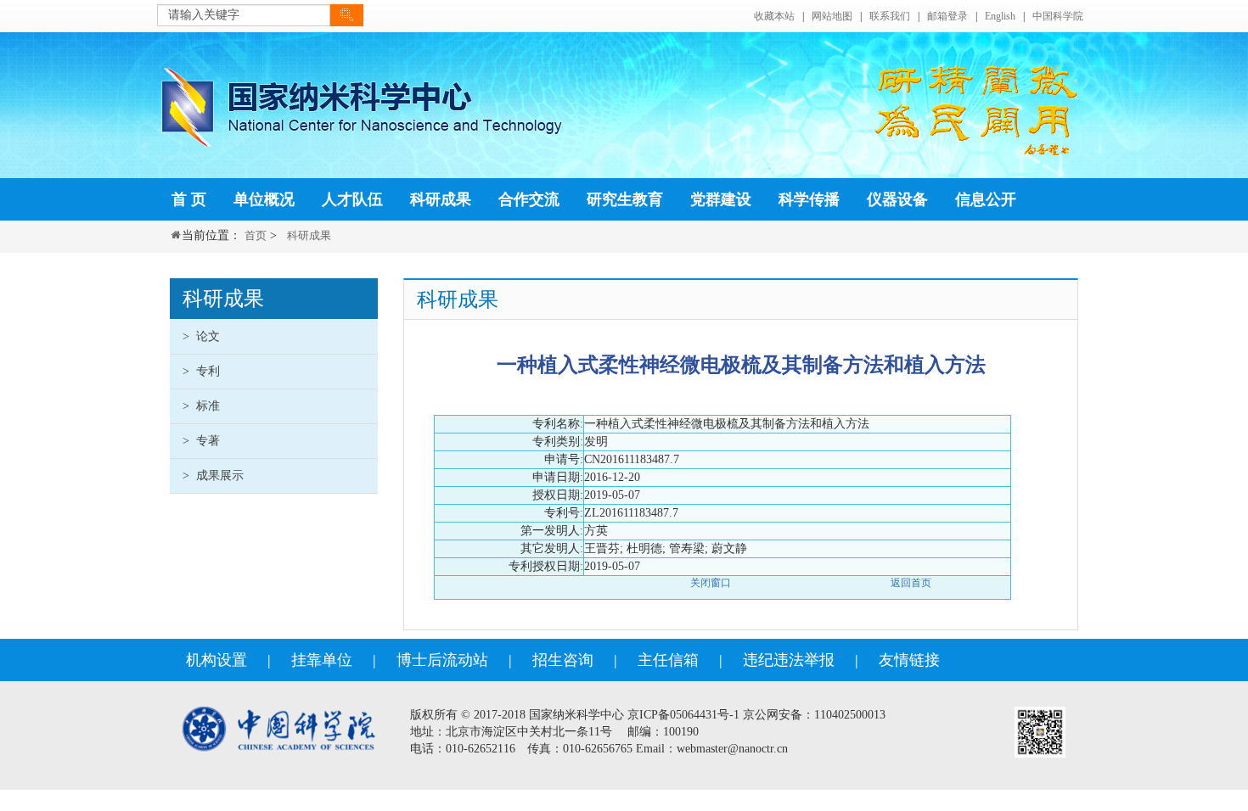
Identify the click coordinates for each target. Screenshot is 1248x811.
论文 (201, 336)
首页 (256, 235)
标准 (201, 406)
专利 (201, 371)
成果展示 (213, 475)
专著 (201, 440)
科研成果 (309, 235)
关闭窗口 (710, 583)
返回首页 (911, 583)
